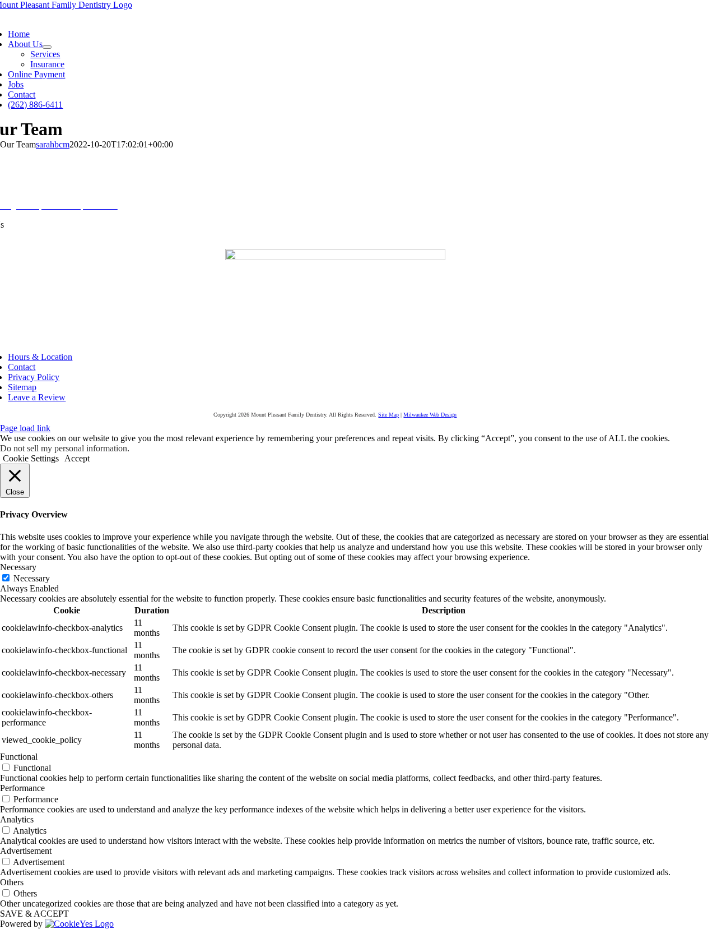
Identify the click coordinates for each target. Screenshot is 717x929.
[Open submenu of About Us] (47, 47)
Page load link (25, 428)
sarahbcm (52, 144)
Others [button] (12, 882)
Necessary (31, 578)
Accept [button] (77, 458)
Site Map (388, 415)
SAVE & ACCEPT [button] (34, 913)
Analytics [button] (17, 819)
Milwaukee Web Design (430, 415)
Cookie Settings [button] (31, 458)
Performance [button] (22, 788)
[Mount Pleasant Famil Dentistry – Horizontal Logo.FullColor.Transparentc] (335, 257)
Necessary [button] (18, 567)
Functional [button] (19, 756)
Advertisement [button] (26, 851)
